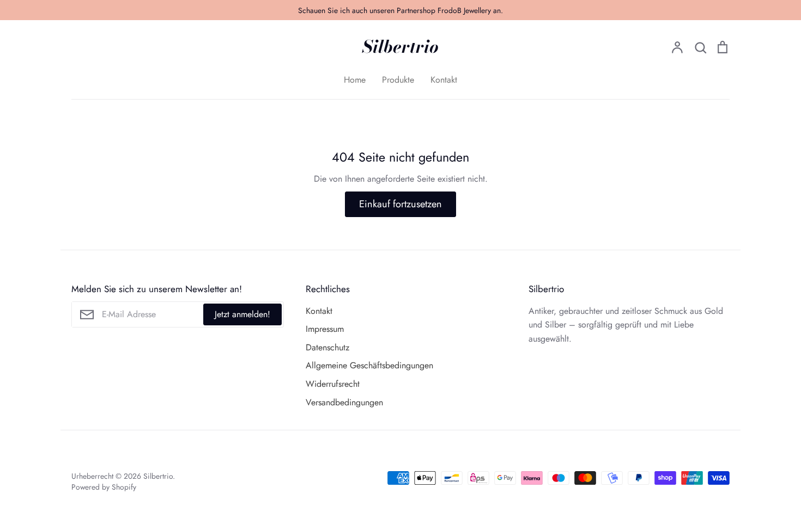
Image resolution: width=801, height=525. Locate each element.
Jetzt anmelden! (242, 314)
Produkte (398, 79)
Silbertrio (400, 46)
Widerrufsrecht (333, 384)
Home (355, 79)
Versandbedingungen (344, 402)
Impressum (325, 329)
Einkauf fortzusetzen (400, 204)
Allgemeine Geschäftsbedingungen (369, 365)
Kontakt (443, 79)
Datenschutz (327, 347)
